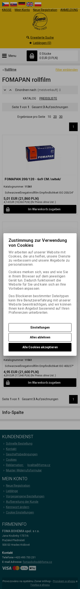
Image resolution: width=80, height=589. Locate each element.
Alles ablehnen (40, 337)
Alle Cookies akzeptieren (40, 347)
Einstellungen (40, 327)
